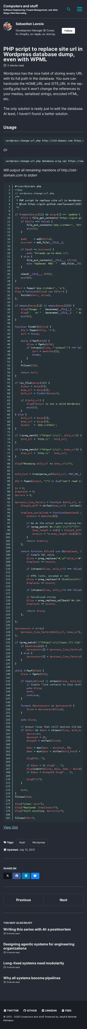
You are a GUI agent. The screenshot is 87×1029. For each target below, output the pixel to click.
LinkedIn (50, 1010)
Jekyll (62, 1016)
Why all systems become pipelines (31, 978)
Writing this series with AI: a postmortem (37, 929)
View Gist (10, 827)
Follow (68, 30)
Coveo (50, 30)
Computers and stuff (30, 9)
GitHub (31, 1010)
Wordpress (38, 842)
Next (63, 900)
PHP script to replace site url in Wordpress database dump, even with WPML (43, 54)
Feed (68, 1010)
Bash (22, 842)
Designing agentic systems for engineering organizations (38, 946)
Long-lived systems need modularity (33, 963)
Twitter (13, 1010)
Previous (23, 900)
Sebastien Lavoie (30, 24)
